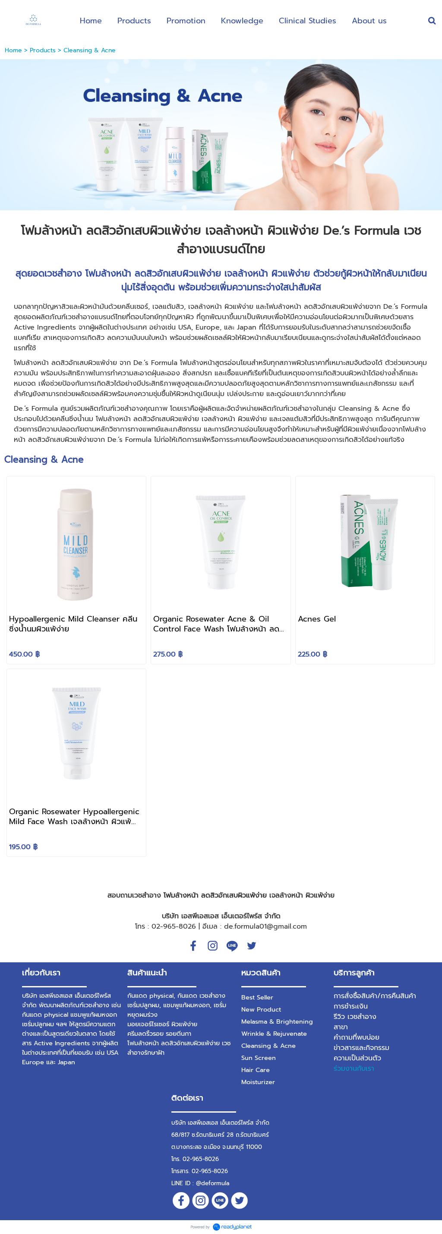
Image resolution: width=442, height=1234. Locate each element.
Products (43, 50)
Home (13, 50)
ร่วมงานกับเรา (354, 1068)
